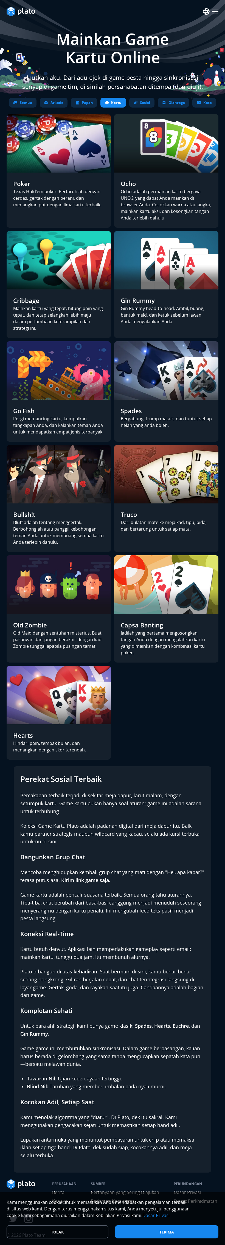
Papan (87, 102)
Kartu (116, 102)
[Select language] (206, 11)
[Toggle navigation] (215, 11)
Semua (26, 102)
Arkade (56, 102)
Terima (166, 1232)
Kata (207, 102)
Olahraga (176, 102)
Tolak (57, 1232)
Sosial (145, 102)
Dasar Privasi (156, 1215)
